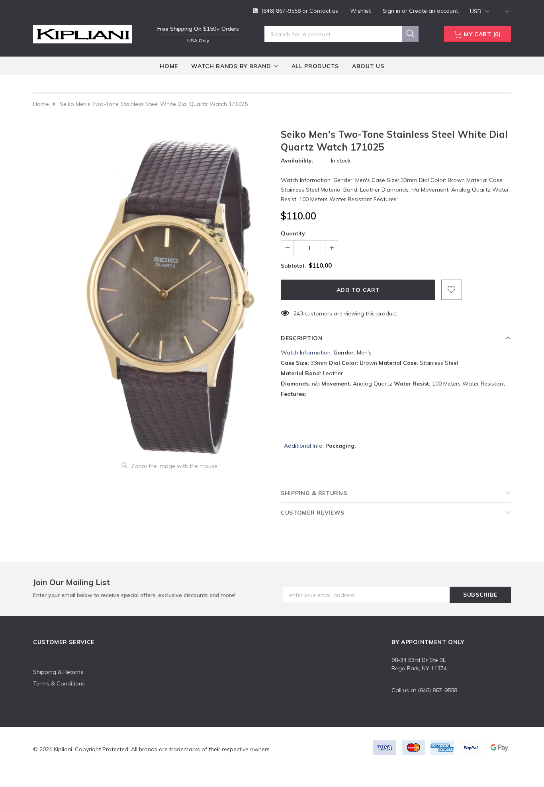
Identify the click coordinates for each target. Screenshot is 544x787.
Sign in (392, 10)
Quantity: (294, 233)
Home (41, 104)
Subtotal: (293, 265)
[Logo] (82, 33)
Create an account (433, 10)
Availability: (297, 160)
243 (298, 313)
